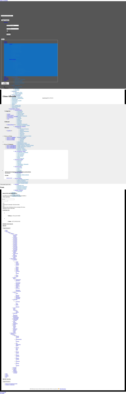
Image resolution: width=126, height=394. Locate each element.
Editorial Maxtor (10, 124)
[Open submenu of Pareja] (16, 292)
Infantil (8, 114)
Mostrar (11, 145)
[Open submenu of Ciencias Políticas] (16, 360)
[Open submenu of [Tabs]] (16, 335)
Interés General (10, 115)
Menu (3, 39)
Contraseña (9, 27)
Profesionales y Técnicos (12, 116)
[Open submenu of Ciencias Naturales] (16, 357)
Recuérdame (9, 32)
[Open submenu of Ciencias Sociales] (16, 338)
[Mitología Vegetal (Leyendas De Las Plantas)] (36, 161)
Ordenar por (11, 137)
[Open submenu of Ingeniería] (16, 362)
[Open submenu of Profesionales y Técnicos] (14, 334)
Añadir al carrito (9, 178)
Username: (8, 24)
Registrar (8, 36)
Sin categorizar (10, 117)
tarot (8, 118)
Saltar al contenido (4, 0)
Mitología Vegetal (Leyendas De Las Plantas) (18, 171)
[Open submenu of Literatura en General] (16, 274)
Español (9, 130)
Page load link (3, 392)
